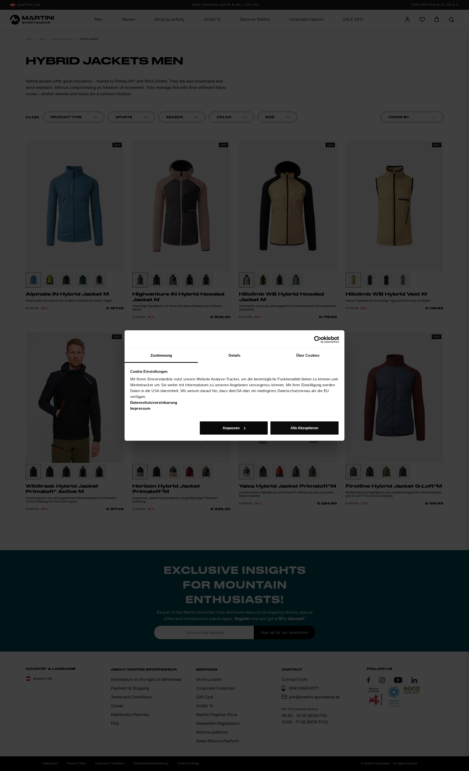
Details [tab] (235, 355)
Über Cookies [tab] (308, 355)
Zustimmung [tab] (161, 355)
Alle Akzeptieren (304, 428)
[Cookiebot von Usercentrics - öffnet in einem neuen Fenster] (317, 339)
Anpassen (231, 428)
